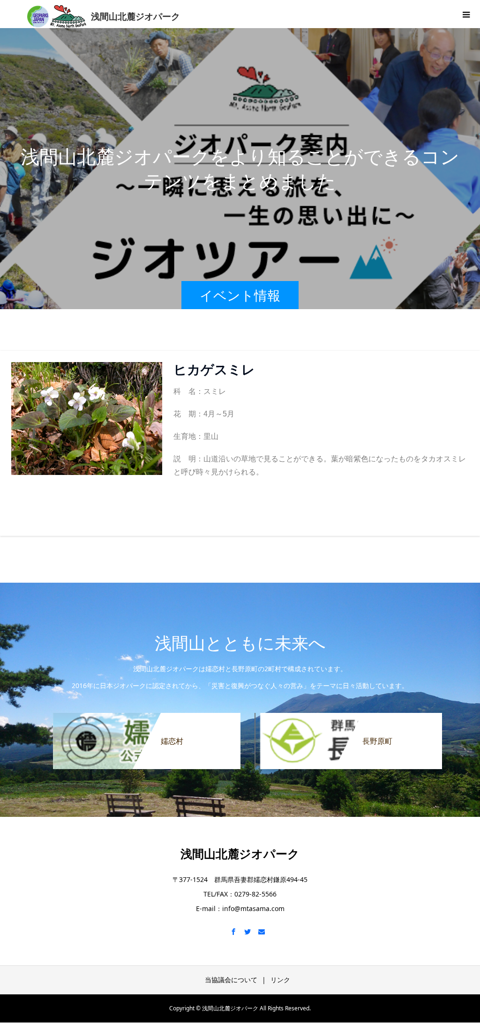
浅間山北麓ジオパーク (240, 853)
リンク (280, 979)
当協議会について (231, 979)
